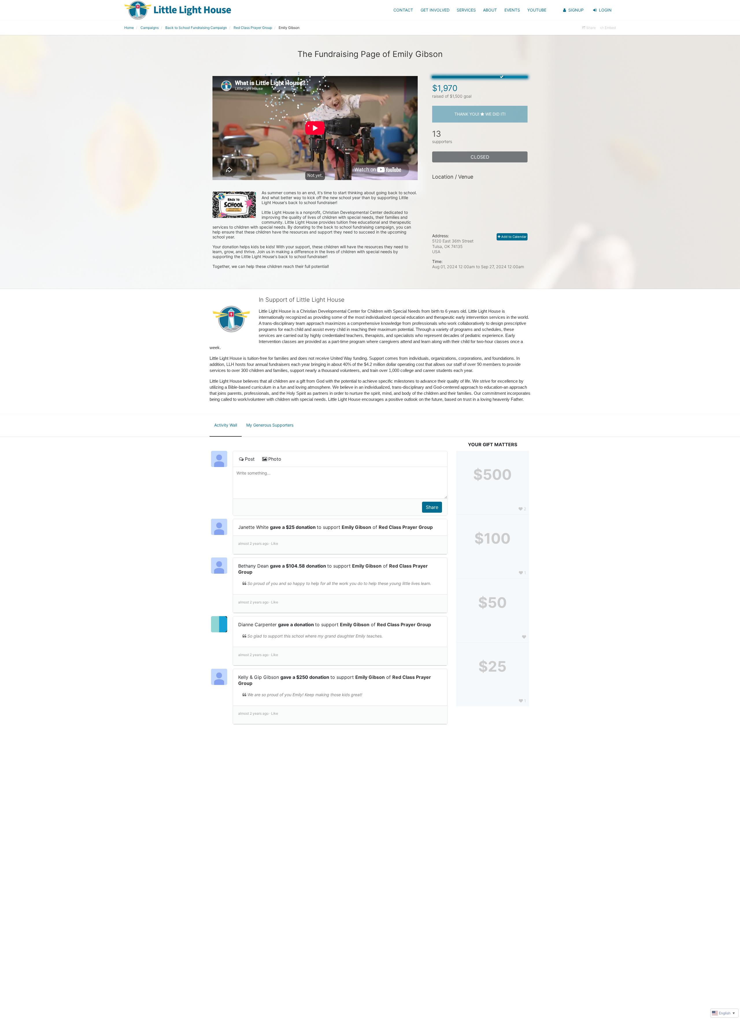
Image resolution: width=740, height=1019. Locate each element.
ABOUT (490, 10)
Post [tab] (250, 459)
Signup (576, 10)
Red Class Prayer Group (406, 527)
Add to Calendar (513, 237)
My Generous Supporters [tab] (269, 425)
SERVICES (466, 10)
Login (605, 10)
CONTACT (403, 10)
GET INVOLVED (435, 10)
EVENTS (512, 10)
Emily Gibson (356, 527)
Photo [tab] (274, 459)
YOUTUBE (536, 10)
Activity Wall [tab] (225, 425)
